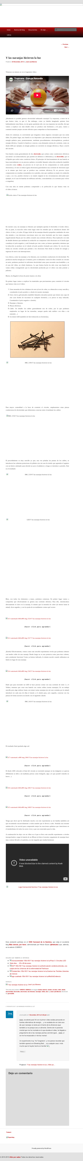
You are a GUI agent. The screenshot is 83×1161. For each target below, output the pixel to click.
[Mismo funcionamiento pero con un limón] (28, 671)
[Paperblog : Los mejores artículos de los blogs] (10, 1137)
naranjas (38, 992)
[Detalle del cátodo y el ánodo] (28, 619)
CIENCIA (28, 990)
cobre (59, 990)
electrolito (17, 992)
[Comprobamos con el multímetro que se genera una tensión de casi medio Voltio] (28, 638)
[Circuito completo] (27, 757)
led (29, 992)
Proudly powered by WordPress (41, 1148)
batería (45, 990)
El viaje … (44, 30)
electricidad (9, 992)
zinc (47, 992)
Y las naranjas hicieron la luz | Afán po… (41, 1064)
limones (32, 992)
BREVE (22, 990)
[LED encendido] (28, 788)
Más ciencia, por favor (17, 944)
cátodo (50, 990)
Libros (9, 35)
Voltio (43, 992)
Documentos (32, 30)
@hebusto (54, 944)
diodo (63, 990)
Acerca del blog (19, 30)
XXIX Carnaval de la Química (40, 942)
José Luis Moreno (31, 62)
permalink (11, 993)
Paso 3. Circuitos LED (58, 960)
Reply (22, 1051)
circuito (54, 990)
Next (67, 47)
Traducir (8, 1132)
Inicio (8, 30)
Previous (64, 44)
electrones (23, 992)
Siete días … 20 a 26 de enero (20, 963)
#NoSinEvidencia (54, 976)
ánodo (40, 990)
